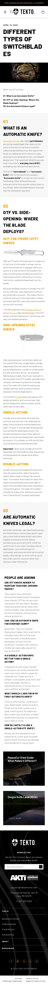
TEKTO (5, 911)
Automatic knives (11, 141)
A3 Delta (18, 397)
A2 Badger (28, 309)
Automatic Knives (10, 918)
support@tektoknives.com (24, 887)
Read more (24, 768)
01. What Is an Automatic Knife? (18, 96)
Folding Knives (9, 924)
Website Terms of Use (35, 981)
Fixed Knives (8, 929)
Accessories (8, 934)
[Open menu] (5, 12)
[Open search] (11, 12)
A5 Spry (37, 309)
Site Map (18, 978)
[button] (40, 867)
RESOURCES (8, 948)
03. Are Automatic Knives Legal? (19, 106)
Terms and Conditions (12, 981)
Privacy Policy (32, 978)
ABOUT (5, 941)
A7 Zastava (12, 313)
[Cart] (43, 12)
